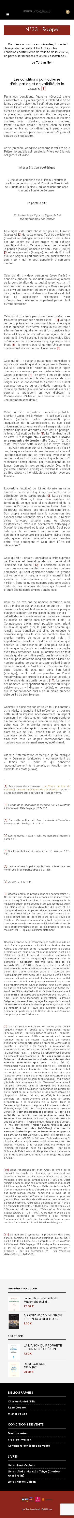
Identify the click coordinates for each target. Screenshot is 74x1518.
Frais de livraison (19, 1439)
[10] (35, 564)
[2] (19, 234)
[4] (57, 319)
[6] (58, 348)
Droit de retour (18, 1433)
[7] (29, 374)
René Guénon (17, 1407)
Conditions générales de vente (29, 1445)
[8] (5, 893)
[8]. (43, 433)
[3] (5, 252)
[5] (14, 344)
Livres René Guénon (21, 1465)
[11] (51, 680)
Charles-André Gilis (21, 1401)
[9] (48, 495)
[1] (43, 88)
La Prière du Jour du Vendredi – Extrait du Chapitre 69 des (37, 788)
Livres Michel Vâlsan (22, 1481)
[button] (7, 14)
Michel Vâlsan (17, 1414)
